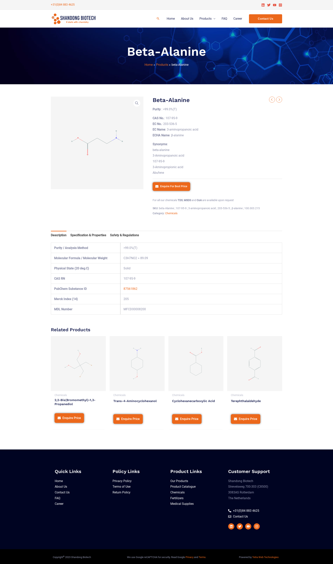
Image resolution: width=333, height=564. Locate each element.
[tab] (58, 235)
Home (171, 18)
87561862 (130, 289)
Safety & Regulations (124, 235)
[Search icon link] (158, 19)
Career (237, 18)
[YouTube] (274, 5)
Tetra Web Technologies (265, 557)
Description (58, 235)
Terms (202, 557)
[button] (136, 103)
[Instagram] (280, 5)
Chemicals (171, 213)
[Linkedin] (263, 5)
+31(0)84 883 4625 (63, 4)
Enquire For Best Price (173, 186)
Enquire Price (71, 418)
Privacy (189, 557)
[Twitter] (269, 5)
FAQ (224, 18)
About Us (187, 18)
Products (205, 18)
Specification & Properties (88, 235)
